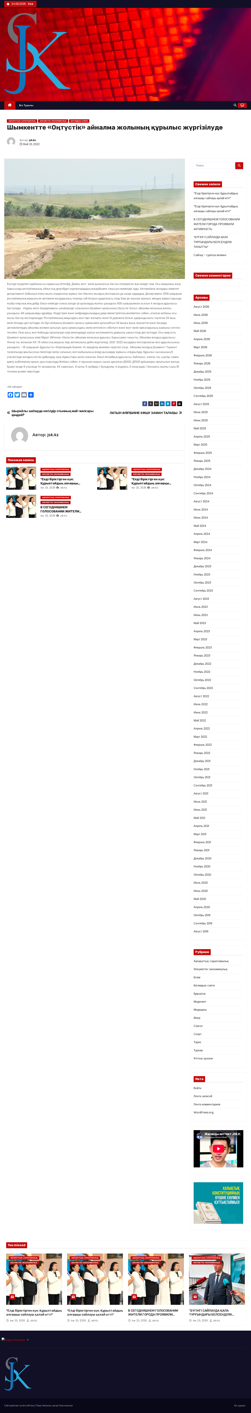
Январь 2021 (202, 850)
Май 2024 (200, 526)
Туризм (198, 1050)
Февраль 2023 (203, 647)
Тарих (197, 1042)
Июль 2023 (201, 607)
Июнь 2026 (201, 323)
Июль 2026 (201, 315)
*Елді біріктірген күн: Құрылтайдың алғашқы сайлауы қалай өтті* (59, 483)
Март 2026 (200, 347)
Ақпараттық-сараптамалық (22, 121)
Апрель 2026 (202, 339)
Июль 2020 (201, 883)
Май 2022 (200, 720)
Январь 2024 (202, 558)
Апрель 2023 (202, 631)
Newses (46, 1405)
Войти (197, 1088)
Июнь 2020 (201, 891)
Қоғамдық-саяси (79, 121)
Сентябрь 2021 (203, 785)
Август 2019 (201, 931)
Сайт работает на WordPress (19, 1405)
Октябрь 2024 (202, 485)
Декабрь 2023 (202, 566)
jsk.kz (32, 140)
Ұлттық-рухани (203, 1058)
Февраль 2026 (203, 355)
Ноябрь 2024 (202, 477)
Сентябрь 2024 (203, 493)
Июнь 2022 (201, 712)
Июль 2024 (201, 510)
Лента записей (203, 1096)
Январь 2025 (202, 461)
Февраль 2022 (203, 745)
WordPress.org (203, 1112)
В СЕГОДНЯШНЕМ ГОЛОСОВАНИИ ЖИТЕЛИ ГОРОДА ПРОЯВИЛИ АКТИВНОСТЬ (217, 224)
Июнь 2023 (201, 615)
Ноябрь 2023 (202, 575)
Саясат (198, 1026)
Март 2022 (200, 737)
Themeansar (66, 1405)
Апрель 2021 (201, 826)
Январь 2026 (202, 363)
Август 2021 (201, 793)
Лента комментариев (207, 1104)
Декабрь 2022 (202, 664)
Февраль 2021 (202, 842)
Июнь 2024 (201, 518)
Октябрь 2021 (202, 777)
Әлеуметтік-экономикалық (53, 121)
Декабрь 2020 (202, 858)
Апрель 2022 (202, 729)
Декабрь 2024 (203, 469)
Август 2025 (201, 404)
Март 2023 (200, 639)
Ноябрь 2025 (202, 380)
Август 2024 (201, 501)
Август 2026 (201, 307)
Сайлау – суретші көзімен (210, 255)
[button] (235, 105)
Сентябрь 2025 (203, 396)
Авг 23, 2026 (47, 487)
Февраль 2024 (203, 550)
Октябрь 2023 (202, 583)
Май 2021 (199, 818)
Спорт (197, 1034)
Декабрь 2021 (202, 761)
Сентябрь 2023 (203, 591)
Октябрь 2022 (202, 680)
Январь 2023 (202, 656)
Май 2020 (200, 899)
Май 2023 (200, 623)
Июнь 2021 (200, 810)
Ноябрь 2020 (202, 866)
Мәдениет (200, 1002)
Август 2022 (201, 696)
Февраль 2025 (203, 453)
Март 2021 (200, 834)
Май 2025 (200, 428)
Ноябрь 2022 (202, 672)
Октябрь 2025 (202, 388)
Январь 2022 (202, 753)
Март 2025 (200, 445)
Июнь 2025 (201, 420)
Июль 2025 (201, 412)
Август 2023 (201, 599)
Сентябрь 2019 (203, 923)
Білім (197, 977)
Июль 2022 (201, 704)
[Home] (9, 105)
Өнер (197, 1018)
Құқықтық (199, 994)
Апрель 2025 (202, 437)
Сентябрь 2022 (203, 688)
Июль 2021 (200, 802)
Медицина (200, 1010)
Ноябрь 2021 (202, 769)
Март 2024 (200, 542)
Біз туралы (26, 105)
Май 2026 (200, 331)
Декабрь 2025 (202, 372)
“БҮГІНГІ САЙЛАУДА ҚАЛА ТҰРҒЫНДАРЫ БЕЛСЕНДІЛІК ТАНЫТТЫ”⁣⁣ (213, 242)
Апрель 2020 (202, 907)
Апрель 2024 (202, 534)
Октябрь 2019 (202, 915)
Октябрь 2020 (202, 875)
